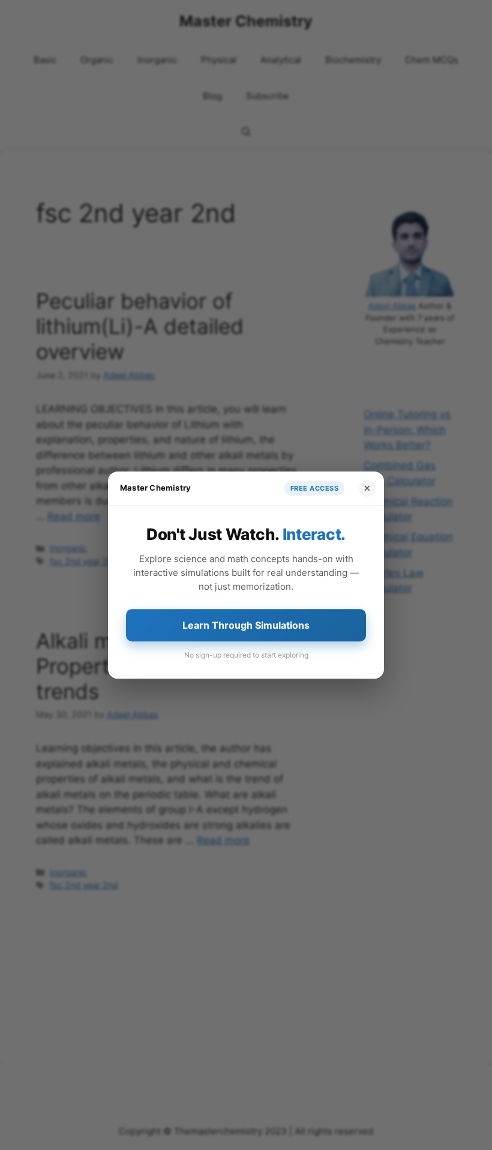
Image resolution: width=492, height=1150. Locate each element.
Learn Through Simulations (246, 625)
